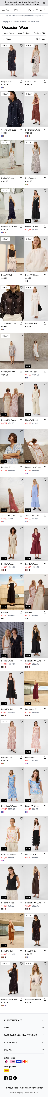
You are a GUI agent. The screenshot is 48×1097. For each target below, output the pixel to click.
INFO (6, 1027)
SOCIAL (8, 1049)
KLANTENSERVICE (13, 1020)
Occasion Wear (33, 22)
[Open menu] (3, 10)
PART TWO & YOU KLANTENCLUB (20, 1035)
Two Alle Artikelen (19, 22)
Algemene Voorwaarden (31, 1087)
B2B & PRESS (10, 1042)
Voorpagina (6, 22)
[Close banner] (44, 3)
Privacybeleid (11, 1087)
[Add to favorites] (21, 45)
